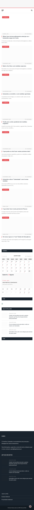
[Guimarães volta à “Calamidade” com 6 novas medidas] (17, 167)
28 (7, 261)
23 (29, 271)
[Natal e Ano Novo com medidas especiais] (17, 54)
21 (20, 271)
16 (29, 268)
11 (7, 268)
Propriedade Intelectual (7, 499)
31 (20, 261)
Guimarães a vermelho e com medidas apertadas (16, 94)
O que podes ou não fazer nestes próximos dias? (16, 151)
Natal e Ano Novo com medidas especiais (14, 66)
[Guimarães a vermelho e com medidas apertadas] (17, 82)
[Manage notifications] (30, 506)
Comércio (5, 17)
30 (16, 261)
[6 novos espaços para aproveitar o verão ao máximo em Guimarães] (5, 324)
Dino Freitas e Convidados (10, 282)
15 (25, 268)
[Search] (31, 10)
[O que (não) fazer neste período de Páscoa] (17, 197)
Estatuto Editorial (6, 496)
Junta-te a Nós (5, 493)
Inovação (5, 189)
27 (3, 261)
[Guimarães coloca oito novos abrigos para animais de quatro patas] (5, 331)
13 (16, 268)
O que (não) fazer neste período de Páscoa (15, 209)
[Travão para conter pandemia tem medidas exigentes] (17, 110)
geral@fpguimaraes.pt (16, 449)
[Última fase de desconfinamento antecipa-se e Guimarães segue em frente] (17, 24)
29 (11, 261)
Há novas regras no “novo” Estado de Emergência (16, 237)
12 (11, 268)
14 (20, 268)
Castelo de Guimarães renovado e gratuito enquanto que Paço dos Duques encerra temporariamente (18, 317)
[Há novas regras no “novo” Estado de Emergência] (17, 225)
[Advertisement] (13, 385)
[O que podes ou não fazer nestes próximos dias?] (17, 139)
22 (25, 271)
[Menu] (3, 10)
